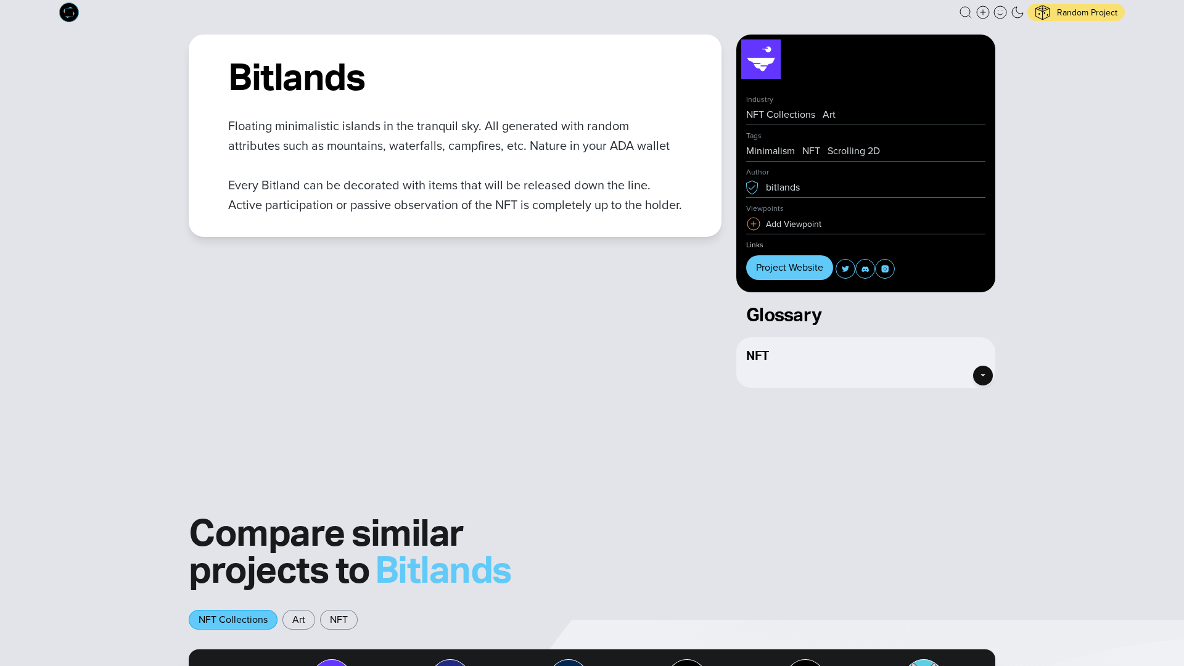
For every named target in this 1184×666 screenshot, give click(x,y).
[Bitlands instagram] (885, 269)
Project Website (789, 267)
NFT (339, 619)
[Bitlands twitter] (845, 269)
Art (298, 619)
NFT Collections (233, 619)
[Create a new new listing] (983, 12)
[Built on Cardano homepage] (69, 12)
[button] (965, 12)
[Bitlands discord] (865, 269)
